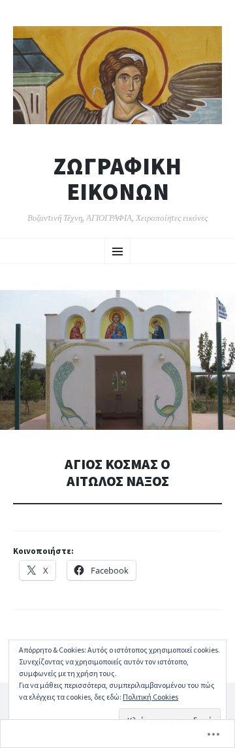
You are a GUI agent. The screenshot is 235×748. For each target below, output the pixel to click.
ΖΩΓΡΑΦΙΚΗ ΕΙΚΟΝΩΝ (117, 179)
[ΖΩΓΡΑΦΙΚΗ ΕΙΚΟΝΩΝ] (117, 75)
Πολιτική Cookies (150, 697)
